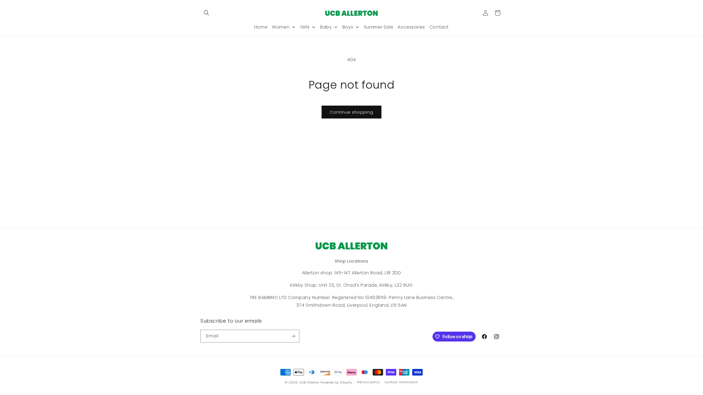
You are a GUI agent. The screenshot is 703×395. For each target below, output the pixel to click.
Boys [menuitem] (347, 27)
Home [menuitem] (260, 27)
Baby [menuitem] (326, 27)
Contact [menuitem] (439, 27)
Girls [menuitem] (305, 27)
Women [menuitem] (280, 27)
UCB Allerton (309, 382)
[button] (206, 13)
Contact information (401, 382)
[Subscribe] (293, 336)
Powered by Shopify (336, 382)
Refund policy (368, 382)
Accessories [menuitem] (411, 27)
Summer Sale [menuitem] (379, 27)
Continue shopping (351, 112)
